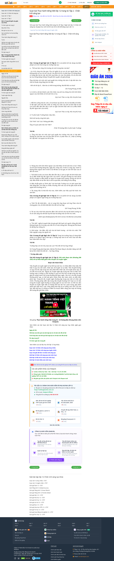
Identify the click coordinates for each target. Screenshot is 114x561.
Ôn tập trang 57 (6, 84)
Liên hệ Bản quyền (56, 559)
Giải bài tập (21, 521)
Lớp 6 (48, 7)
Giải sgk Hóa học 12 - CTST (37, 497)
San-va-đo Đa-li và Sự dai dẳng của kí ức (10, 33)
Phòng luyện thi (51, 533)
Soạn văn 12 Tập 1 (6, 16)
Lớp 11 (80, 7)
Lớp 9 (66, 7)
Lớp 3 (31, 7)
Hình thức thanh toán (56, 552)
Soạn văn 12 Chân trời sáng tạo (10, 13)
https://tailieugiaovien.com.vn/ (44, 390)
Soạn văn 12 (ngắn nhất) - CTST (38, 483)
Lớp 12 (86, 7)
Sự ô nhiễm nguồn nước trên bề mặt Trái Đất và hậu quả (10, 139)
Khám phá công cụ (56, 460)
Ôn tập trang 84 (6, 125)
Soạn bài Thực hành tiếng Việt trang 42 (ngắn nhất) (43, 30)
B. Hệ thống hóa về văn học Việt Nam (10, 173)
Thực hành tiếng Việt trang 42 (9, 71)
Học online (72, 2)
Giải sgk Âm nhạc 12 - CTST (37, 514)
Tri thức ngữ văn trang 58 (8, 92)
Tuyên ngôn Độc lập (7, 95)
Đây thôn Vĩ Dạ (6, 28)
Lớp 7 (54, 7)
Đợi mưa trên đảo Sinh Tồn (9, 143)
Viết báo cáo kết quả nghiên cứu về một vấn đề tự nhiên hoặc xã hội (10, 152)
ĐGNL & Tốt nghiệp (20, 540)
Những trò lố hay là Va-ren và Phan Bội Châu (9, 108)
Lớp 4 (37, 7)
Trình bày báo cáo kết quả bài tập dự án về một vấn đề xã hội (10, 81)
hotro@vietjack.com (83, 556)
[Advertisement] (55, 50)
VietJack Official (48, 392)
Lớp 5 (43, 7)
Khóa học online (51, 529)
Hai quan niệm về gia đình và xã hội (10, 62)
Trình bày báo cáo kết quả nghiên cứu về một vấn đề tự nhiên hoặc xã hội (10, 158)
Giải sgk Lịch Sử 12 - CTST (36, 502)
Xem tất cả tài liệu (55, 425)
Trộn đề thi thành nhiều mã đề (82, 535)
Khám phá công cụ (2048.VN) (101, 63)
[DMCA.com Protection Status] (26, 558)
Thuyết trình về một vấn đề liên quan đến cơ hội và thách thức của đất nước (10, 121)
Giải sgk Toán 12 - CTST (36, 485)
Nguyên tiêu (5, 98)
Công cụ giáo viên (101, 2)
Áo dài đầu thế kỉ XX (7, 68)
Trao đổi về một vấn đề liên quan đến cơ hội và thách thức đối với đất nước (10, 48)
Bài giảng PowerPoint (20, 538)
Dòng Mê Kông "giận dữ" (8, 148)
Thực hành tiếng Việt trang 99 (9, 145)
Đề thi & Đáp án (19, 532)
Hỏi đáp (49, 537)
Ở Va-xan (4, 65)
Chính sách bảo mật (56, 549)
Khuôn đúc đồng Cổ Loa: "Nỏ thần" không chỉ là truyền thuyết (10, 135)
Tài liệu (82, 2)
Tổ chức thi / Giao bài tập (80, 538)
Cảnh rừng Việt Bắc (7, 111)
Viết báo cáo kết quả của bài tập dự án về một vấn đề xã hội (10, 76)
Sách (90, 2)
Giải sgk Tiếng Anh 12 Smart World (39, 490)
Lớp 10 (73, 7)
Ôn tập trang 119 (6, 162)
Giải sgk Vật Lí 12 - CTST (36, 495)
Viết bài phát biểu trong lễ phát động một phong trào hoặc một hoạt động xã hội (10, 115)
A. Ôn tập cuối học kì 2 (8, 170)
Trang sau (76, 20)
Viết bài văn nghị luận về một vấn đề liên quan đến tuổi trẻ (10, 43)
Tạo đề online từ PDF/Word (81, 532)
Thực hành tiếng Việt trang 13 (9, 37)
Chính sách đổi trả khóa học (58, 554)
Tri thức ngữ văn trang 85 (8, 132)
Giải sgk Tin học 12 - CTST (36, 510)
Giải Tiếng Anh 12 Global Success (39, 488)
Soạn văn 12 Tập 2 (6, 18)
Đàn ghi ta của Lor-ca (7, 30)
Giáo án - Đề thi (96, 7)
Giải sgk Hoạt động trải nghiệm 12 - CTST (41, 512)
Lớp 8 (60, 7)
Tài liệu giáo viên (23, 529)
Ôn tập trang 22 (6, 52)
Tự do (3, 40)
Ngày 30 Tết (5, 73)
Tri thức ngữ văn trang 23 (8, 59)
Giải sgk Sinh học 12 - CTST (37, 500)
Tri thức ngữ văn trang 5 (8, 25)
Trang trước (35, 20)
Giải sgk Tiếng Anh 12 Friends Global (40, 493)
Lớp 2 (25, 7)
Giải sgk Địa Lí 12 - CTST (36, 505)
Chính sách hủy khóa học (57, 557)
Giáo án (17, 535)
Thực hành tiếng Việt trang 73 (9, 104)
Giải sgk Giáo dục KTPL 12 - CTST (38, 507)
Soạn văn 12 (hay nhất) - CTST (38, 481)
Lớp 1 (19, 7)
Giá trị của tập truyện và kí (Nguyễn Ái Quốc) (9, 101)
